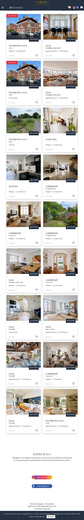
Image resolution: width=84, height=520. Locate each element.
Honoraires (49, 504)
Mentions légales (37, 504)
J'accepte (50, 517)
